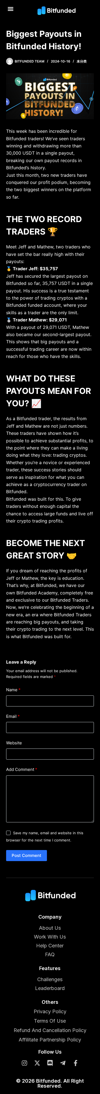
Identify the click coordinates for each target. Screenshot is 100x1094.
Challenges (49, 979)
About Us (50, 928)
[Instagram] (24, 1063)
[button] (10, 8)
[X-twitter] (37, 1063)
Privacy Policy (50, 1011)
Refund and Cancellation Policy (50, 1030)
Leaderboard (50, 988)
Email (13, 716)
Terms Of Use (50, 1021)
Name (13, 689)
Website (14, 742)
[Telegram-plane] (63, 1063)
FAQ (50, 954)
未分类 (82, 61)
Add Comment (21, 769)
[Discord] (50, 1063)
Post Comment (26, 855)
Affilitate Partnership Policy (50, 1040)
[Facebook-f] (75, 1063)
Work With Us (50, 937)
